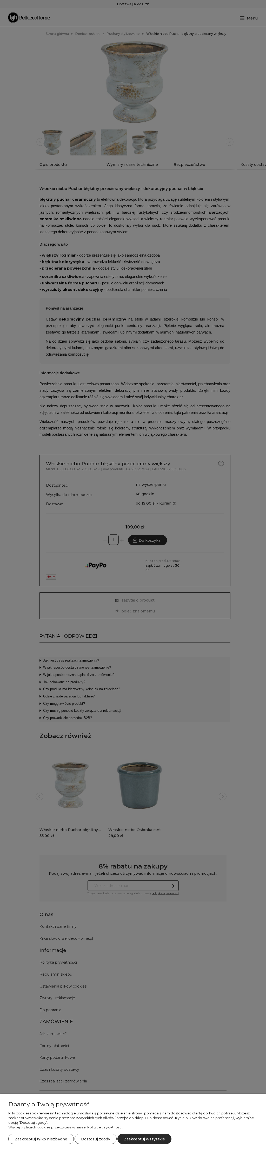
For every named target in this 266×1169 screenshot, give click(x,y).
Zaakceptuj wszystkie (144, 1139)
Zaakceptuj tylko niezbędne (41, 1139)
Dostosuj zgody (95, 1139)
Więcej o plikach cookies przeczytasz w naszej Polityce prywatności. (65, 1127)
